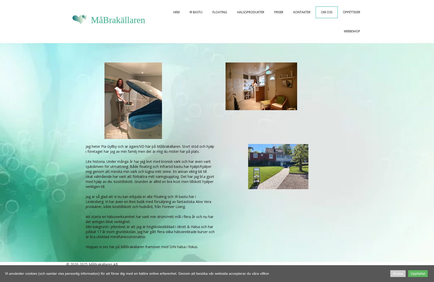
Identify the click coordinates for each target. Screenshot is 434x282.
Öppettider (351, 12)
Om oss (326, 12)
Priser (278, 12)
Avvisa (398, 273)
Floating (219, 12)
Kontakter (301, 12)
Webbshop (352, 31)
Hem (176, 12)
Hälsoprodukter (250, 12)
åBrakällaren (122, 20)
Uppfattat (418, 273)
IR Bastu (196, 12)
